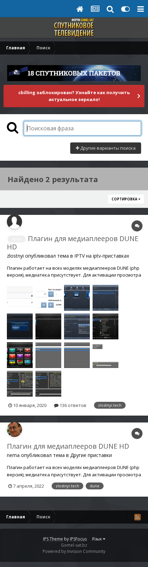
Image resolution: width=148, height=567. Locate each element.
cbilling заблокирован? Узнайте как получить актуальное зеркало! (74, 95)
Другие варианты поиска (107, 148)
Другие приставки (91, 455)
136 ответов (72, 405)
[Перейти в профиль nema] (14, 429)
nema (13, 455)
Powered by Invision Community (74, 551)
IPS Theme (53, 539)
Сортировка (125, 199)
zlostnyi (15, 255)
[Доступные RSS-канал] (137, 517)
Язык (97, 539)
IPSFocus (78, 539)
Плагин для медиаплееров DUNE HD (72, 242)
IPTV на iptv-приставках (101, 255)
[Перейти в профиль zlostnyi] (14, 221)
